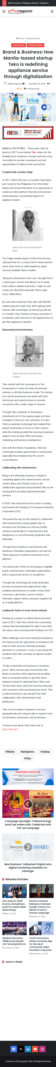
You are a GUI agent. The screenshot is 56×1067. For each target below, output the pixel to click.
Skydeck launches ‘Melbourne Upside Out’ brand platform (14, 941)
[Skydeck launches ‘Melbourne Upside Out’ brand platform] (14, 928)
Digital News (18, 45)
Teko (33, 152)
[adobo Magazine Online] (20, 11)
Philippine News (33, 38)
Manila (10, 751)
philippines (28, 751)
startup (46, 751)
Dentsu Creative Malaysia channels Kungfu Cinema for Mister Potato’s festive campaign (40, 906)
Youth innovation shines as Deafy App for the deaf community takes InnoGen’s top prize (40, 944)
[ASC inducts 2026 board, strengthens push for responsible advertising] (14, 891)
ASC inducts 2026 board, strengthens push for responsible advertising (14, 905)
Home (21, 38)
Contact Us (10, 1061)
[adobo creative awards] (28, 132)
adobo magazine (15, 84)
